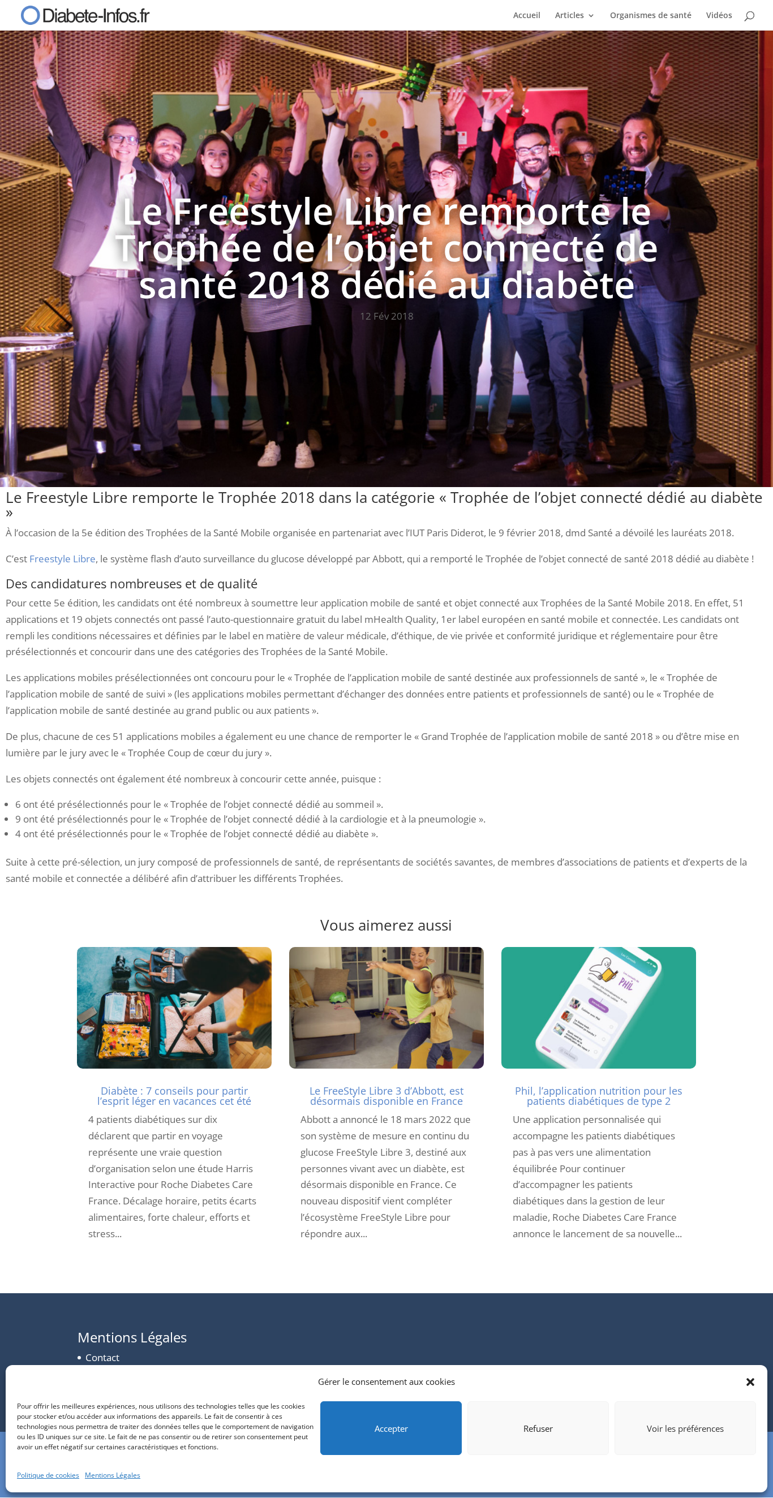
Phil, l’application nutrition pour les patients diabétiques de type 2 (598, 1096)
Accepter (391, 1428)
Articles (569, 15)
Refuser (538, 1428)
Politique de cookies (48, 1475)
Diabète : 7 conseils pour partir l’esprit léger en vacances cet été (174, 1096)
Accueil (526, 15)
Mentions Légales (112, 1475)
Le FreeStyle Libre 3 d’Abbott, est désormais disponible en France (386, 1096)
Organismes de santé (651, 15)
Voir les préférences (685, 1428)
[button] (750, 1382)
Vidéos (719, 15)
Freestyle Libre (62, 558)
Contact (102, 1357)
